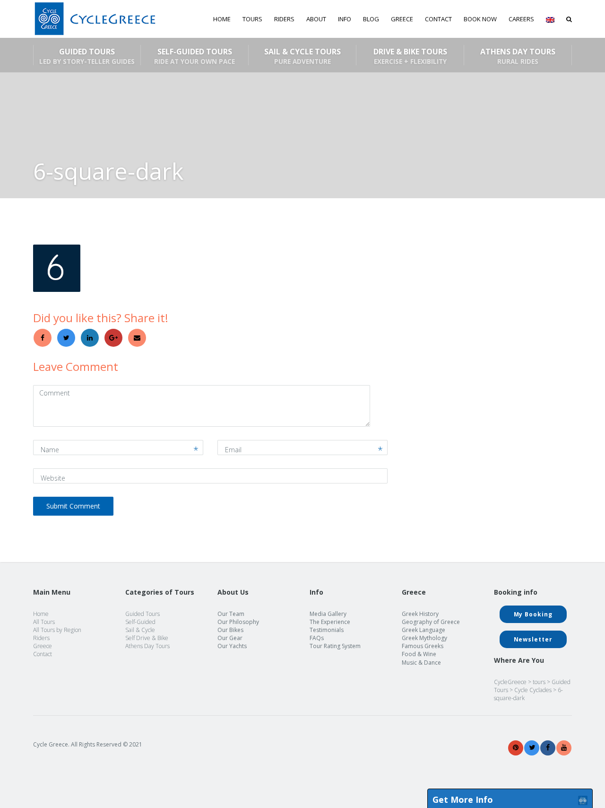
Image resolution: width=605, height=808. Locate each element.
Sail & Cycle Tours (302, 55)
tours (539, 682)
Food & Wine (419, 654)
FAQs (317, 638)
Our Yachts (232, 646)
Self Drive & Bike (146, 638)
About (316, 19)
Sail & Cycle (140, 630)
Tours (252, 19)
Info (344, 19)
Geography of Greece (431, 622)
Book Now (480, 19)
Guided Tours (87, 55)
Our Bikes (230, 630)
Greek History (420, 614)
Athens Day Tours (517, 55)
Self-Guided (140, 622)
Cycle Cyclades (533, 690)
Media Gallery (328, 614)
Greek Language (423, 630)
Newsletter (533, 639)
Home (222, 19)
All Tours (44, 622)
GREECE (402, 19)
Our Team (230, 614)
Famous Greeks (422, 646)
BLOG (371, 19)
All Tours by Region (57, 630)
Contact (438, 19)
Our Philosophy (238, 622)
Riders (284, 19)
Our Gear (229, 638)
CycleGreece (510, 682)
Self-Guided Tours (194, 55)
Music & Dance (421, 663)
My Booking (533, 614)
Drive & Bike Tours (410, 55)
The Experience (330, 622)
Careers (521, 19)
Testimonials (327, 630)
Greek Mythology (424, 638)
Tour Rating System (335, 646)
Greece (42, 646)
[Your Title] (516, 748)
